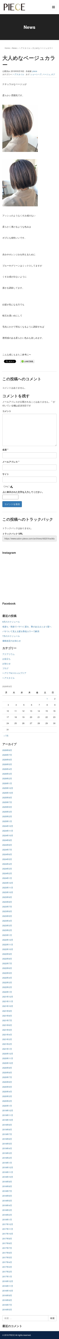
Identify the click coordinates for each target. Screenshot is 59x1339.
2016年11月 (7, 1285)
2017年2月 (7, 1271)
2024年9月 (7, 840)
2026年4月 (7, 768)
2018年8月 (7, 1186)
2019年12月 (7, 1110)
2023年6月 (7, 911)
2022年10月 (7, 949)
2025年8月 (7, 797)
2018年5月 (7, 1200)
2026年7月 (7, 754)
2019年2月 (7, 1157)
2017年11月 (7, 1228)
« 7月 (6, 735)
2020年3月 (7, 1096)
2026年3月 (7, 773)
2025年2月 (7, 816)
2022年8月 (7, 958)
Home (7, 48)
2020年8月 (7, 1072)
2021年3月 (7, 1039)
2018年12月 (7, 1167)
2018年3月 (7, 1210)
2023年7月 (7, 906)
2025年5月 (7, 806)
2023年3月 (7, 925)
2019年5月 (7, 1143)
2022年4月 (7, 977)
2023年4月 (7, 920)
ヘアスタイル (24, 48)
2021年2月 (7, 1043)
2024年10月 (7, 835)
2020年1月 (7, 1105)
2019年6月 (7, 1138)
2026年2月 (7, 778)
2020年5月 (7, 1086)
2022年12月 (7, 939)
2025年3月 (7, 811)
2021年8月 (7, 1015)
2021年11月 (7, 1001)
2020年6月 (7, 1081)
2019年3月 (7, 1153)
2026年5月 (7, 764)
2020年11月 (7, 1058)
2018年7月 (7, 1190)
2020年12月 (7, 1053)
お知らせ (6, 663)
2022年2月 (7, 987)
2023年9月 (7, 897)
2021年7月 (7, 1020)
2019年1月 (7, 1162)
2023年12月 (7, 882)
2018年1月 (7, 1219)
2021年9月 (7, 1010)
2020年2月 (7, 1100)
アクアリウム (8, 654)
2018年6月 (7, 1195)
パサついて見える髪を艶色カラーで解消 (20, 631)
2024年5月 (7, 859)
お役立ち (6, 658)
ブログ (5, 668)
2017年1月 (7, 1276)
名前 (5, 449)
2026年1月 (7, 783)
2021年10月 (7, 1006)
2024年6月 (7, 854)
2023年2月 (7, 930)
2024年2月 (7, 873)
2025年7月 (7, 802)
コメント (6, 411)
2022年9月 (7, 953)
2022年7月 (7, 963)
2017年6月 (7, 1252)
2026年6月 (7, 759)
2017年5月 (7, 1257)
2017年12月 (7, 1224)
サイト (5, 474)
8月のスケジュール (11, 621)
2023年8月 (7, 901)
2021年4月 (7, 1034)
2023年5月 (7, 915)
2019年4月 (7, 1148)
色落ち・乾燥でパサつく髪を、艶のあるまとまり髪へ (26, 626)
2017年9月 (7, 1238)
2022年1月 (7, 991)
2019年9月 (7, 1124)
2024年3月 (7, 868)
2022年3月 (7, 982)
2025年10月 (7, 792)
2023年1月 (7, 935)
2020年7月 (7, 1077)
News (14, 48)
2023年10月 (7, 892)
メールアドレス (10, 461)
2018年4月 (7, 1205)
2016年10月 (7, 1290)
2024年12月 (7, 825)
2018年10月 (7, 1176)
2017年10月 (7, 1233)
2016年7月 (7, 1304)
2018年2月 (7, 1214)
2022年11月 (7, 944)
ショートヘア (36, 74)
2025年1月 (7, 821)
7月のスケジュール (11, 635)
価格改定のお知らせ (11, 640)
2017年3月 (7, 1266)
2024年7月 (7, 849)
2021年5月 (7, 1029)
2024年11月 (7, 830)
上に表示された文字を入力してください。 (23, 491)
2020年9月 (7, 1067)
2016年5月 (7, 1309)
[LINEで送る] (27, 361)
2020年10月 (7, 1063)
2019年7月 (7, 1134)
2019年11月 (7, 1115)
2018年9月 (7, 1181)
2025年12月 (7, 788)
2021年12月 (7, 996)
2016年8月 (7, 1300)
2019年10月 (7, 1119)
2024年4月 (7, 863)
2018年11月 (7, 1172)
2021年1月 (7, 1048)
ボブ (53, 74)
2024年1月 (7, 878)
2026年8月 (7, 750)
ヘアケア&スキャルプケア (14, 672)
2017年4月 (7, 1262)
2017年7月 (7, 1247)
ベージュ (46, 74)
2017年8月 (7, 1243)
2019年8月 (7, 1129)
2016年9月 (7, 1295)
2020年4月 (7, 1091)
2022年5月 (7, 972)
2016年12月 (7, 1281)
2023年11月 (7, 887)
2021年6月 (7, 1025)
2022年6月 (7, 968)
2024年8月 (7, 844)
